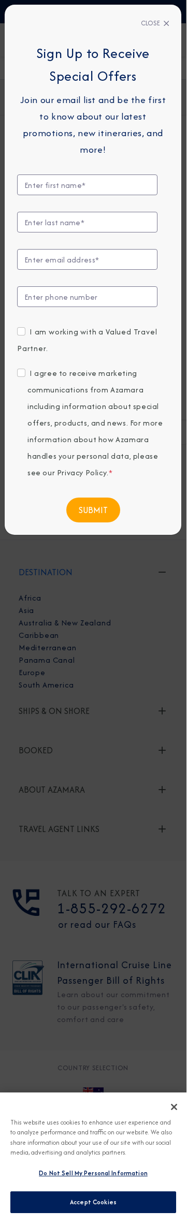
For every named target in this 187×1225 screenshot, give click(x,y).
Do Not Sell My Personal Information (93, 1173)
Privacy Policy (82, 472)
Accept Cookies (93, 1202)
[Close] (174, 1107)
